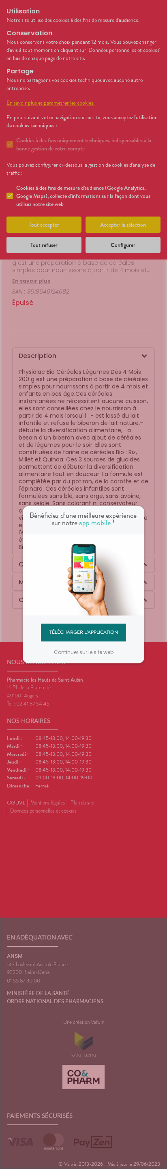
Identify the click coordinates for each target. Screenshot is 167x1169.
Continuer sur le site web (83, 652)
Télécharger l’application (83, 632)
